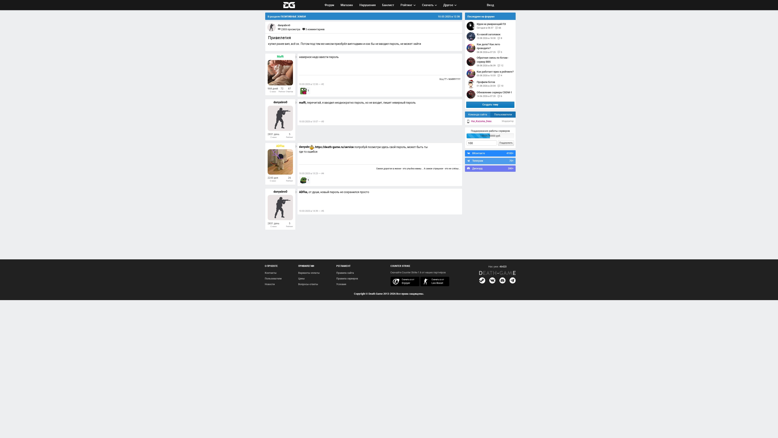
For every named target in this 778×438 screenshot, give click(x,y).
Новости (270, 284)
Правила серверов (347, 278)
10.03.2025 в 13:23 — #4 (311, 173)
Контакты (271, 273)
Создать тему (490, 104)
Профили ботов (486, 82)
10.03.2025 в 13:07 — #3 (311, 121)
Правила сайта (345, 273)
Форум (329, 5)
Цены (301, 278)
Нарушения (367, 5)
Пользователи (503, 114)
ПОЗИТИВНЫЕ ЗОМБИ (293, 16)
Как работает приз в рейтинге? (495, 71)
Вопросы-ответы (308, 284)
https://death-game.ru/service (334, 146)
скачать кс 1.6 (432, 281)
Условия (341, 284)
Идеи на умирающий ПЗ (491, 24)
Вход (490, 5)
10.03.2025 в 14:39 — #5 (311, 211)
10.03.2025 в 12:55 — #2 (311, 84)
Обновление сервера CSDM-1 (494, 92)
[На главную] (497, 273)
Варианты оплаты (309, 273)
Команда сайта (477, 114)
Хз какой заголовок (488, 34)
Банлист (388, 5)
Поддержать (506, 143)
